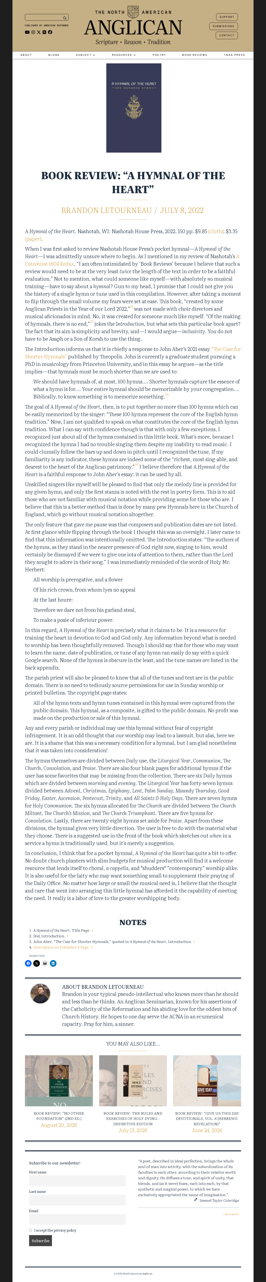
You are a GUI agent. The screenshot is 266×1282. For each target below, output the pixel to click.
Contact (226, 35)
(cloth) (215, 231)
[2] (91, 321)
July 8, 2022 (182, 209)
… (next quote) (230, 1214)
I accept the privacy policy (54, 1230)
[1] (131, 306)
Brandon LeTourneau (106, 209)
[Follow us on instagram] (33, 32)
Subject (84, 55)
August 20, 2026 (59, 1124)
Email (33, 1210)
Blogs (54, 55)
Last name (37, 1191)
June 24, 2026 (207, 1130)
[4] (136, 464)
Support (227, 17)
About (26, 55)
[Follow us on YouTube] (27, 32)
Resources (122, 55)
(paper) (33, 238)
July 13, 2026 (132, 1130)
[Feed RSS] (44, 32)
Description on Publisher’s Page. (61, 947)
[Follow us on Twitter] (39, 32)
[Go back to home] (133, 24)
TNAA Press (234, 55)
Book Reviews (195, 55)
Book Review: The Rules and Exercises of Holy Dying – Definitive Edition (132, 1118)
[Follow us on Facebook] (50, 32)
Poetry (159, 55)
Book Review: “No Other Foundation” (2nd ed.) (59, 1115)
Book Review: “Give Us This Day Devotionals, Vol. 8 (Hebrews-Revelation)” (207, 1118)
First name (38, 1171)
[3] (167, 394)
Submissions (223, 26)
